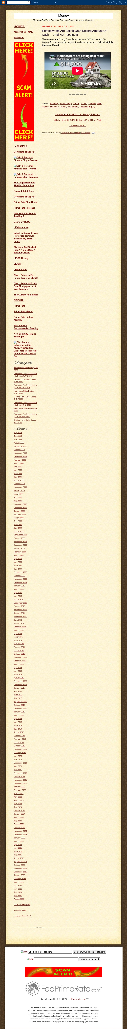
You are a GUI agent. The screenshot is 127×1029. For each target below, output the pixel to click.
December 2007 (20, 508)
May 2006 (18, 470)
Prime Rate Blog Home (25, 202)
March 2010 (18, 589)
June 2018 (18, 725)
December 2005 (20, 456)
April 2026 (18, 885)
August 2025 (19, 858)
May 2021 (18, 766)
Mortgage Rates (20, 910)
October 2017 (19, 705)
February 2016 (20, 661)
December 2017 (20, 708)
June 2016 (18, 674)
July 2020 (18, 759)
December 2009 (20, 582)
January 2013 (19, 623)
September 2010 (20, 603)
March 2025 (18, 841)
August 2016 (19, 678)
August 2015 (19, 650)
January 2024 (19, 814)
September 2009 (20, 572)
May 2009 (18, 562)
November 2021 (20, 780)
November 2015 (20, 657)
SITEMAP (19, 300)
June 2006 (18, 474)
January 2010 (19, 586)
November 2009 (20, 579)
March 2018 (18, 715)
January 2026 (19, 875)
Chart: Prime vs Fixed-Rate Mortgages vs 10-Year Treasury (25, 286)
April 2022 (18, 797)
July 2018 (18, 729)
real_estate (72, 106)
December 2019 (20, 749)
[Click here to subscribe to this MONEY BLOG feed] (26, 348)
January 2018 (19, 712)
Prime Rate (19, 306)
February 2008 (20, 514)
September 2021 (20, 773)
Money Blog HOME (23, 32)
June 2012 (18, 620)
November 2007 (20, 504)
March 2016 (18, 664)
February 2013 (20, 627)
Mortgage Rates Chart (22, 916)
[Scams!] (63, 976)
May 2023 (18, 804)
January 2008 (19, 511)
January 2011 (19, 613)
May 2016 (18, 671)
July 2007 (18, 501)
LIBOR (17, 264)
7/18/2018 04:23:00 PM (70, 133)
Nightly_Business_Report (54, 106)
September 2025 (20, 862)
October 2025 (19, 865)
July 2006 (18, 477)
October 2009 (19, 576)
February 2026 (20, 879)
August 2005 (19, 443)
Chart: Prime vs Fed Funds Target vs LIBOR (26, 276)
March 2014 (18, 637)
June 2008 (18, 525)
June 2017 (18, 695)
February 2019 (20, 739)
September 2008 (20, 535)
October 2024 (19, 828)
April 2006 (18, 467)
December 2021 (20, 783)
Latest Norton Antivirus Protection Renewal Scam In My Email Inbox (26, 237)
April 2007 (18, 497)
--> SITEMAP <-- (77, 125)
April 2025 (18, 845)
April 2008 (18, 521)
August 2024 (19, 824)
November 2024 (20, 831)
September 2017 (20, 702)
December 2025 (20, 872)
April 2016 (18, 668)
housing (84, 103)
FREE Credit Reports (22, 905)
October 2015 (19, 654)
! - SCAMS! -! (20, 146)
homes (76, 103)
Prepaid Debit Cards (24, 191)
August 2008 (19, 531)
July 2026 (18, 896)
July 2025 (18, 855)
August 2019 (19, 742)
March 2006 (18, 463)
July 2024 (18, 821)
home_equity (66, 103)
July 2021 (18, 770)
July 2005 (18, 439)
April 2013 (18, 634)
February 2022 (20, 790)
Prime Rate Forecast (24, 208)
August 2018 (19, 732)
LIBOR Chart (20, 269)
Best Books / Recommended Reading (26, 327)
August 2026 (19, 899)
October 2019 (19, 746)
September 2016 (20, 681)
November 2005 (20, 453)
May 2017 (18, 691)
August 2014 (19, 644)
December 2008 (20, 545)
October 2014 (19, 647)
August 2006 (19, 480)
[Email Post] (93, 133)
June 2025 (18, 851)
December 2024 (20, 834)
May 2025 (18, 848)
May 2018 (18, 722)
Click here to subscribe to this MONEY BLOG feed (26, 354)
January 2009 (19, 548)
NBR (99, 103)
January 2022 (19, 787)
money (92, 103)
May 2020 (18, 756)
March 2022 (18, 794)
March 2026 (18, 882)
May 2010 (18, 596)
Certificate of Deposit (24, 152)
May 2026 (18, 889)
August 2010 (19, 599)
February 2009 (20, 552)
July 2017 (18, 698)
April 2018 (18, 719)
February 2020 (20, 753)
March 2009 (18, 555)
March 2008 (18, 518)
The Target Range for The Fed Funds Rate (24, 184)
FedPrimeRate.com (76, 999)
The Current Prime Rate (26, 294)
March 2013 (18, 630)
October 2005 (19, 450)
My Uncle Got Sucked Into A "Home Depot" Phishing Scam (25, 250)
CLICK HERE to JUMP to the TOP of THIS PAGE (78, 120)
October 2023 (19, 810)
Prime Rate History (23, 311)
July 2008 (18, 528)
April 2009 (18, 559)
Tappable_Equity (87, 106)
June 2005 (18, 436)
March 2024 (18, 817)
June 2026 (18, 892)
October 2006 (19, 484)
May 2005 (18, 433)
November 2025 (20, 868)
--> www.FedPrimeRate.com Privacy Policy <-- (77, 114)
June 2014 (18, 640)
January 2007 (19, 490)
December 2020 (20, 763)
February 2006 (20, 460)
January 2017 (19, 688)
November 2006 (20, 487)
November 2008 (20, 542)
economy (54, 103)
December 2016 (20, 685)
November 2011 (20, 616)
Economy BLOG (22, 222)
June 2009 (18, 565)
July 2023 (18, 807)
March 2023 (18, 800)
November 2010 (20, 610)
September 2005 (20, 446)
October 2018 (19, 736)
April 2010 (18, 593)
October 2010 (19, 606)
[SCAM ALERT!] (24, 140)
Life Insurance (21, 227)
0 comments (85, 133)
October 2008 (19, 538)
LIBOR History (21, 258)
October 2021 (19, 776)
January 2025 (19, 838)
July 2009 (18, 569)
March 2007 (18, 494)
